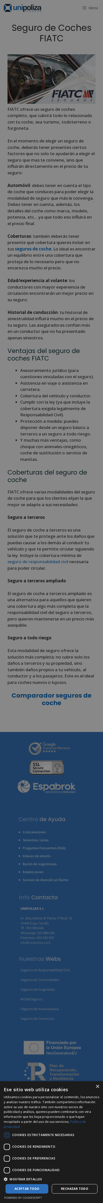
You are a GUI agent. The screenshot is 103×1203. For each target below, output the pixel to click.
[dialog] (51, 1142)
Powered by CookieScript (23, 1198)
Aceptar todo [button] (27, 1189)
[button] (51, 1179)
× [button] (97, 1086)
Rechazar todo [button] (74, 1189)
